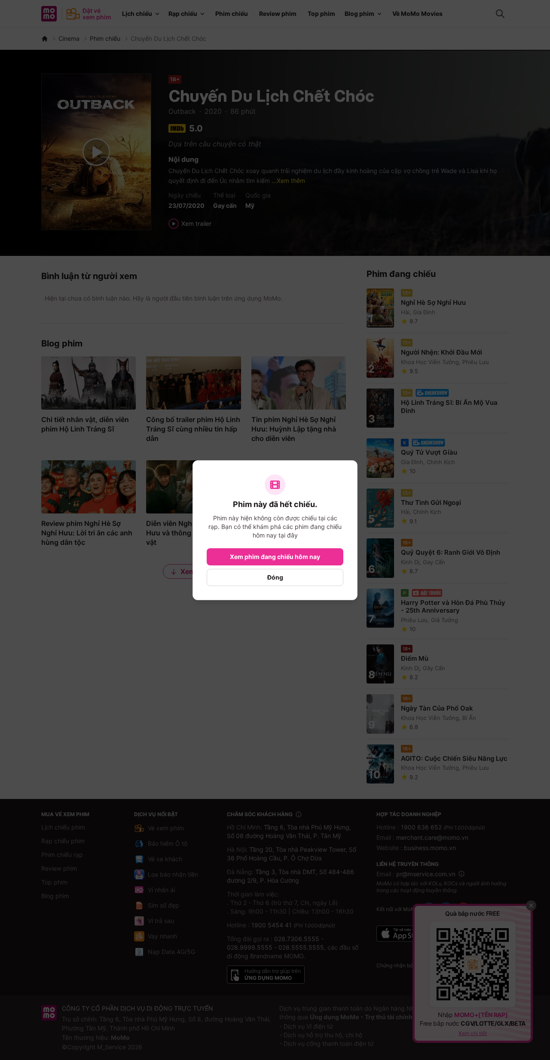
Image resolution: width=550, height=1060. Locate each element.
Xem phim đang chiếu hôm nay (275, 556)
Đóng (275, 577)
